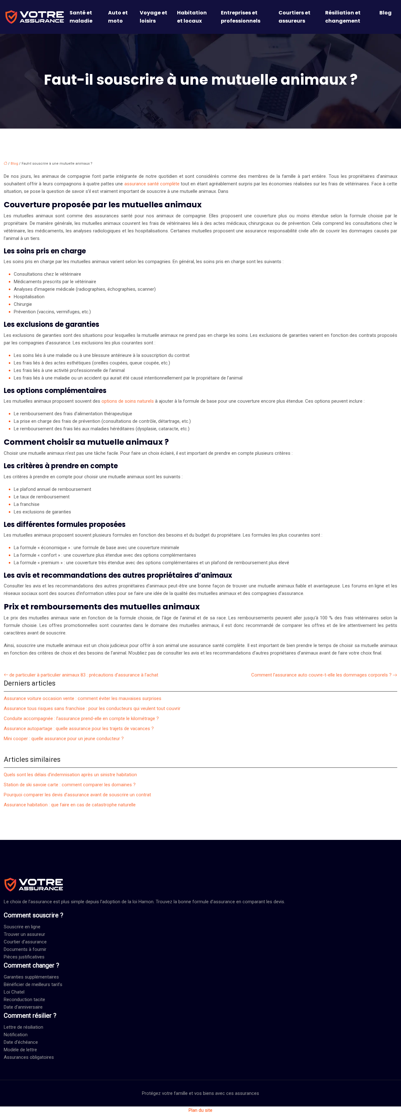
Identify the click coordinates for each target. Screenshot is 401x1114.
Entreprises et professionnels (240, 16)
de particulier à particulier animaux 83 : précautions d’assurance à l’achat (83, 675)
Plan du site (200, 1110)
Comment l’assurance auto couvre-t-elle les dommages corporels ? (321, 675)
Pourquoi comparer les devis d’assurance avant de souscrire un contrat (77, 795)
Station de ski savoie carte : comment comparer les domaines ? (70, 785)
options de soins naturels (128, 401)
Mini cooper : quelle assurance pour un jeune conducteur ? (64, 738)
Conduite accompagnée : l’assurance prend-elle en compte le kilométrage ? (81, 718)
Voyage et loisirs (153, 16)
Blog (385, 12)
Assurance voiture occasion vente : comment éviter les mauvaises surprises (82, 698)
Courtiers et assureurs (294, 16)
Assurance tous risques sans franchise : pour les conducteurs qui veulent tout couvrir (92, 708)
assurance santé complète (152, 184)
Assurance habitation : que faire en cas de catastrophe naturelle (70, 805)
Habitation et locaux (192, 16)
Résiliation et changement (343, 16)
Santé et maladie (81, 16)
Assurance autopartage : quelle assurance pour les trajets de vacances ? (79, 728)
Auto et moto (118, 16)
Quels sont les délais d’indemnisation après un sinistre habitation (70, 774)
